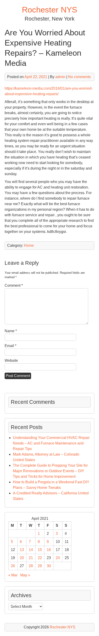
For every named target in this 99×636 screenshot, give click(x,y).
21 (31, 558)
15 (40, 550)
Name (11, 331)
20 (22, 558)
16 (49, 550)
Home (29, 245)
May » (25, 575)
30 (49, 566)
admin (60, 77)
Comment (14, 285)
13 (22, 550)
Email (10, 346)
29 (40, 566)
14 (31, 550)
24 (58, 558)
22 (40, 558)
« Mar (12, 575)
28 (31, 566)
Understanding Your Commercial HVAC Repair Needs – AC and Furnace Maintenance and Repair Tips (51, 443)
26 (13, 566)
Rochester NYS (49, 9)
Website (11, 360)
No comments (79, 77)
